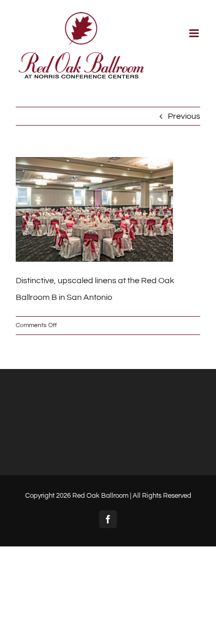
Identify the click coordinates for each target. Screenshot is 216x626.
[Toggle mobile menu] (194, 33)
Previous (184, 116)
